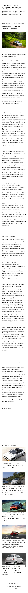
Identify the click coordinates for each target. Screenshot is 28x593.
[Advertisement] (14, 427)
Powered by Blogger (15, 583)
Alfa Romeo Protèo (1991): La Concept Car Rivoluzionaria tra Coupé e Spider (13, 517)
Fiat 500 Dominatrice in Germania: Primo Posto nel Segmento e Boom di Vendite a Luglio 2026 (13, 491)
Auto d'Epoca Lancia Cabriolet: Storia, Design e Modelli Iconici (13, 466)
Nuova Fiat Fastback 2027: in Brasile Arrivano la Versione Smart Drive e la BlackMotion (13, 545)
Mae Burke (18, 586)
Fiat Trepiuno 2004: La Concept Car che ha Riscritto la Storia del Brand (12, 571)
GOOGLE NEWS (14, 17)
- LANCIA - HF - (11, 408)
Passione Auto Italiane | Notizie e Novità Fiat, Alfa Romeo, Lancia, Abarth (11, 7)
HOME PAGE (5, 17)
